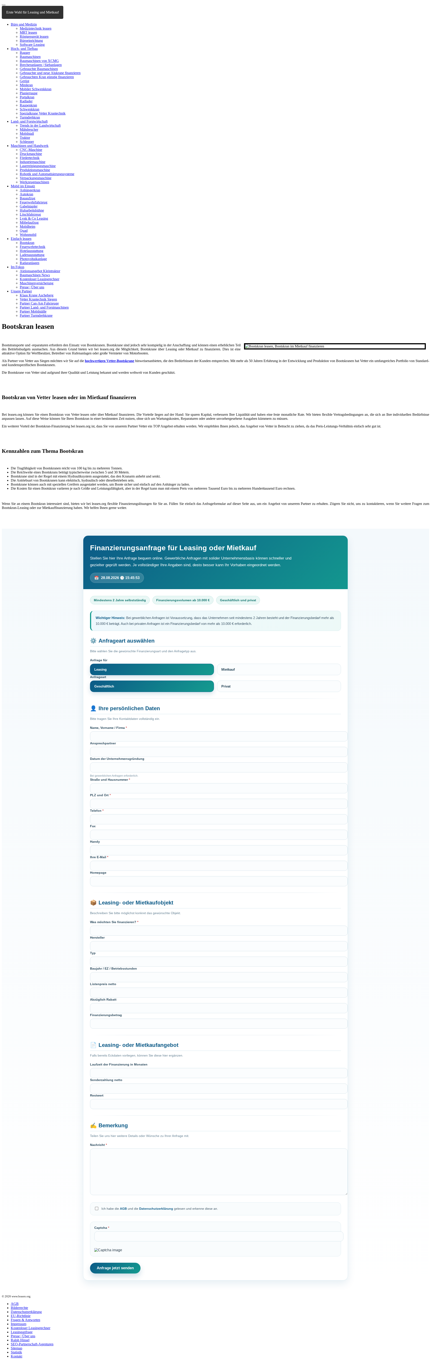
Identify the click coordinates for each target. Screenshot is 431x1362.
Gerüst (24, 81)
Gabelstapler (28, 206)
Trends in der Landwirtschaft (40, 125)
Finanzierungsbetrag (106, 1015)
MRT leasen (28, 32)
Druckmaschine (31, 154)
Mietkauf (228, 669)
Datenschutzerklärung (156, 1208)
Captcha (101, 1227)
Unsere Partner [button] (21, 291)
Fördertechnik (30, 158)
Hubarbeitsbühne (32, 210)
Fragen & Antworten (25, 1320)
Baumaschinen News (35, 275)
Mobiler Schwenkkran (35, 89)
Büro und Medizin (24, 24)
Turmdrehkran (30, 117)
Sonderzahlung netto (106, 1080)
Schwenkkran (29, 109)
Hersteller (97, 937)
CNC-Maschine (31, 150)
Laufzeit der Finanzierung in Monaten (118, 1064)
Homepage (98, 872)
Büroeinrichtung (31, 40)
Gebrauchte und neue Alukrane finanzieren (50, 73)
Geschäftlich (104, 686)
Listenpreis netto (103, 984)
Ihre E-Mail (99, 857)
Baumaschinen (30, 57)
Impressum (18, 1324)
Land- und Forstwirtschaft (29, 121)
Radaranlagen (29, 263)
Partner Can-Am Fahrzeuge (39, 303)
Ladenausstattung (32, 255)
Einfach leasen (21, 239)
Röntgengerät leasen (34, 36)
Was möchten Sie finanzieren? (114, 922)
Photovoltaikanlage (33, 259)
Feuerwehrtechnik (32, 247)
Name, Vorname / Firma (108, 728)
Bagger (25, 53)
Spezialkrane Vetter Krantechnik (43, 113)
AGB (123, 1208)
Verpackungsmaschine (35, 178)
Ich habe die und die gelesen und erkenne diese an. (159, 1208)
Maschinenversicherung (36, 283)
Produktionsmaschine (35, 170)
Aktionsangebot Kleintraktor (40, 271)
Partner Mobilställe (33, 311)
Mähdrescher (29, 129)
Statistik (16, 1352)
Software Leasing (32, 44)
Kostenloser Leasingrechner (39, 279)
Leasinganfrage (22, 1332)
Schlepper (27, 142)
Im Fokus (17, 267)
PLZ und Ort (100, 795)
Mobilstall (27, 133)
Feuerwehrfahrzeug (33, 202)
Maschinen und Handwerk (29, 146)
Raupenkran (28, 105)
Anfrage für (98, 660)
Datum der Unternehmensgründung (117, 759)
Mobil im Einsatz (23, 186)
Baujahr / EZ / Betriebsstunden (113, 968)
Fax (93, 826)
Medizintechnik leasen (35, 28)
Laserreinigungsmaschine (38, 166)
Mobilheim (27, 226)
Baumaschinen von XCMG (39, 61)
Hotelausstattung (31, 251)
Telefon (96, 810)
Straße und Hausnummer (110, 779)
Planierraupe (28, 93)
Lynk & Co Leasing (34, 218)
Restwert (96, 1095)
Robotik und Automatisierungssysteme (47, 174)
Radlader (26, 101)
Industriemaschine (32, 162)
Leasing (100, 669)
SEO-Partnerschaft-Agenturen (32, 1344)
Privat (226, 686)
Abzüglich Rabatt (103, 999)
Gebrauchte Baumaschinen (39, 69)
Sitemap (16, 1348)
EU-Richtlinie (21, 1316)
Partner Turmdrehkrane (36, 315)
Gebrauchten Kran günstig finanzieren (47, 77)
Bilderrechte (19, 1308)
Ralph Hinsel (20, 1340)
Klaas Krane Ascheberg (36, 295)
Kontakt (16, 1356)
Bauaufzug (27, 198)
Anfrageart (98, 677)
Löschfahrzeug (30, 214)
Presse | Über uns (32, 287)
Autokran (26, 194)
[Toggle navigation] (3, 5)
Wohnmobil (28, 235)
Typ (93, 953)
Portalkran (27, 97)
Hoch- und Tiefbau (24, 49)
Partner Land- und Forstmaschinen (44, 307)
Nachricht (98, 1145)
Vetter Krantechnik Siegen (38, 299)
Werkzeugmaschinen (34, 182)
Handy (95, 841)
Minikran (26, 85)
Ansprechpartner (103, 743)
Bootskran (27, 243)
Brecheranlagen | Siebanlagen (41, 65)
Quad (24, 230)
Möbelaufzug (29, 222)
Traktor (25, 137)
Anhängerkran (30, 190)
